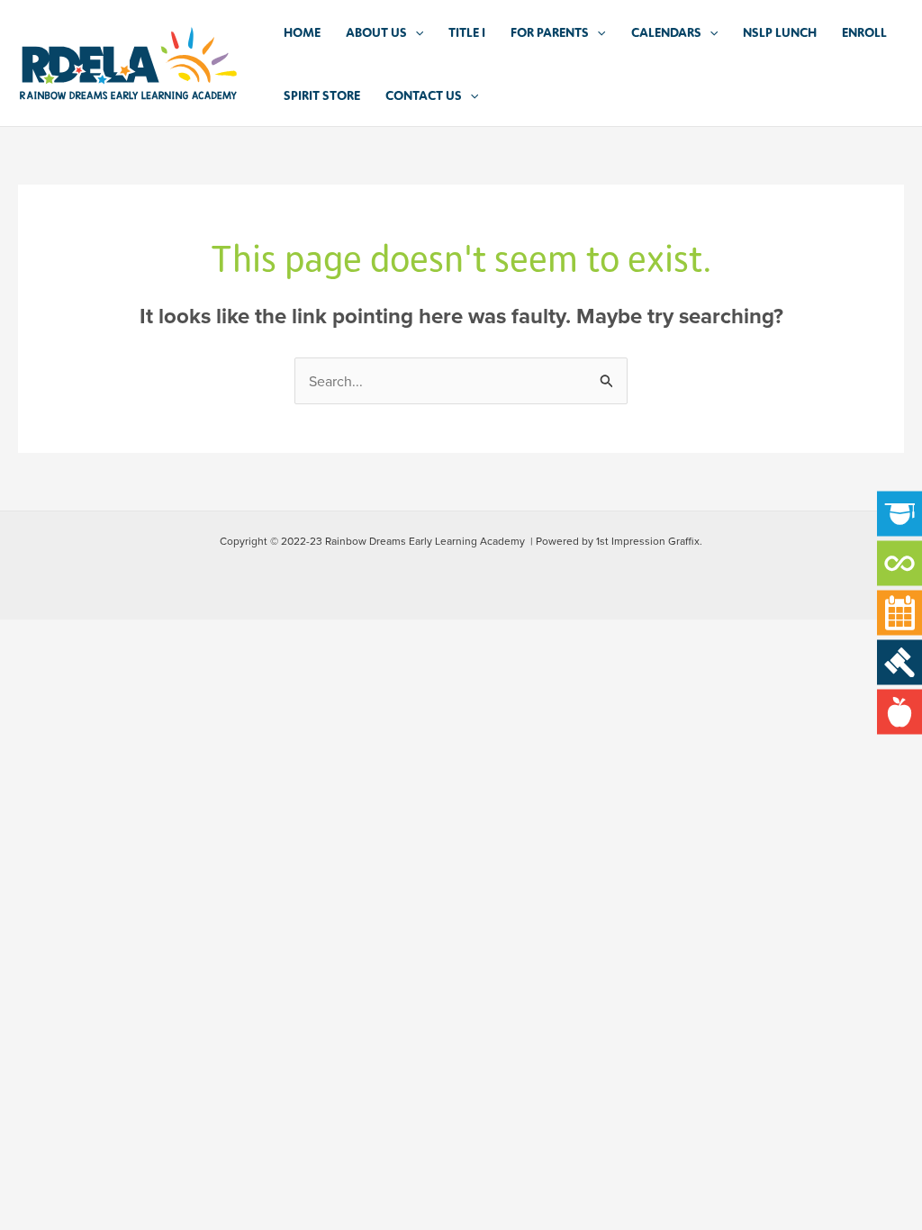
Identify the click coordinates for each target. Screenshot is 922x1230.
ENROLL (864, 31)
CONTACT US (423, 94)
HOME (302, 31)
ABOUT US (376, 31)
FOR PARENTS (550, 31)
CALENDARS (666, 31)
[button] (415, 31)
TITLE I (466, 31)
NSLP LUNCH (780, 31)
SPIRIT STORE (322, 94)
